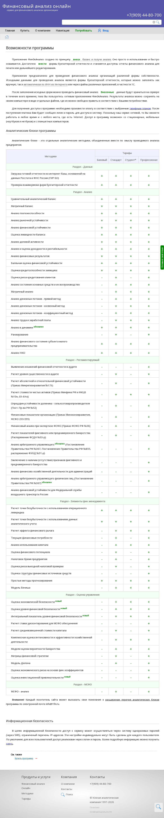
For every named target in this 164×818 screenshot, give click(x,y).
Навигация (62, 30)
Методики (27, 793)
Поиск (69, 794)
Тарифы (26, 798)
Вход (106, 30)
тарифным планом (140, 108)
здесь (9, 743)
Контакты (66, 789)
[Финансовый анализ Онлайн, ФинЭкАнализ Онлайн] (7, 37)
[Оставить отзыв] (162, 257)
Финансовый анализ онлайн (36, 6)
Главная (10, 30)
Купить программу (24, 758)
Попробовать (83, 30)
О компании (42, 30)
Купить (24, 30)
